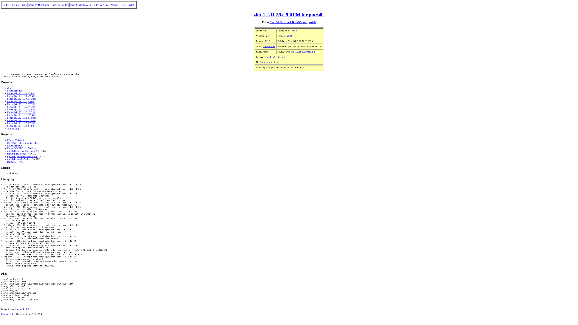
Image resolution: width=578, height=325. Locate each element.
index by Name (101, 5)
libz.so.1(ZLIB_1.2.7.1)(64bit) (21, 123)
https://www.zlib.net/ (270, 62)
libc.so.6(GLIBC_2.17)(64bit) (21, 148)
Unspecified (269, 46)
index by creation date (80, 5)
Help (123, 5)
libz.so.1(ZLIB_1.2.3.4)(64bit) (21, 112)
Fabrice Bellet (7, 314)
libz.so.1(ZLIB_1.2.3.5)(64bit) (21, 115)
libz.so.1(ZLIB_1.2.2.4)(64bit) (21, 107)
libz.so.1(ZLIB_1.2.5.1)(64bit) (21, 117)
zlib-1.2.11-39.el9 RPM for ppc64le (289, 14)
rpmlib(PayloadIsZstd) (17, 159)
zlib (9, 88)
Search (131, 5)
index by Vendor (60, 5)
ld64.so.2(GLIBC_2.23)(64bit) (22, 143)
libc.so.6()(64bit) (15, 145)
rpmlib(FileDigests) (16, 153)
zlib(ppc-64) (13, 128)
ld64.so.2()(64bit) (15, 140)
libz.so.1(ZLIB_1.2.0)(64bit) (20, 93)
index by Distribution (39, 5)
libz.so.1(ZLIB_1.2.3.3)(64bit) (21, 109)
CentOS (294, 30)
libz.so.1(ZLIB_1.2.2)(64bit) (20, 101)
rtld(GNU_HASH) (16, 162)
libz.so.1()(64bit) (15, 90)
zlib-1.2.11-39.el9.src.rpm (303, 51)
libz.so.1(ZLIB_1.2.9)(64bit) (20, 126)
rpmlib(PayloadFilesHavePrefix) (22, 156)
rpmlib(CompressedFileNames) (22, 151)
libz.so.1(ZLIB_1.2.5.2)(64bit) (21, 120)
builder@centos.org (275, 57)
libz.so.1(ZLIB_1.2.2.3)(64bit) (21, 104)
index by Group (19, 5)
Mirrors (114, 5)
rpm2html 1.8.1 (22, 309)
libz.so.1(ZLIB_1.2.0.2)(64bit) (21, 96)
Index (6, 5)
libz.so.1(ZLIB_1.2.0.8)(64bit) (21, 99)
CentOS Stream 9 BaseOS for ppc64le (293, 22)
